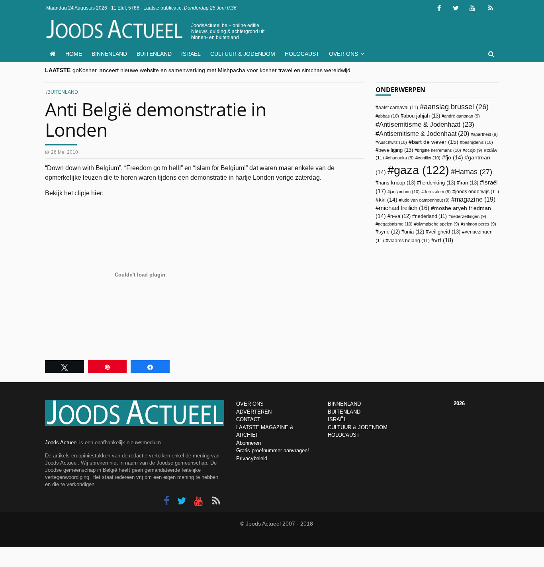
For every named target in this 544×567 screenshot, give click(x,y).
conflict (429, 157)
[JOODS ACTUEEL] (53, 54)
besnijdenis (477, 142)
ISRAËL (337, 419)
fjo (454, 158)
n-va (400, 216)
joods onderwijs (477, 191)
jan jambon (405, 191)
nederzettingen (468, 216)
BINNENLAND (344, 404)
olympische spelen (438, 224)
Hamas (473, 171)
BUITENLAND (344, 412)
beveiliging (395, 150)
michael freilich (404, 208)
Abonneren (248, 443)
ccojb (473, 150)
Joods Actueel (61, 442)
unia (414, 232)
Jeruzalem (437, 191)
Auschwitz (392, 142)
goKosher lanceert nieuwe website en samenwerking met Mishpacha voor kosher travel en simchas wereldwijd (211, 70)
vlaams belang (409, 240)
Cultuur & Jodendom (242, 54)
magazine (475, 199)
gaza (421, 170)
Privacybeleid (251, 458)
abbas (388, 116)
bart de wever (435, 142)
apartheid (485, 134)
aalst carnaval (398, 107)
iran (469, 183)
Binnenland (109, 54)
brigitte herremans (439, 150)
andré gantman (462, 116)
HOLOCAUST (344, 435)
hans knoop (396, 183)
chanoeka (401, 157)
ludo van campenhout (425, 200)
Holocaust (302, 54)
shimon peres (479, 224)
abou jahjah (421, 116)
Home (73, 54)
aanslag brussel (456, 107)
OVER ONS (250, 404)
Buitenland (154, 54)
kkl (388, 200)
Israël (191, 54)
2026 (459, 403)
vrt (443, 240)
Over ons (343, 54)
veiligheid (444, 232)
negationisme (395, 224)
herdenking (437, 183)
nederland (431, 216)
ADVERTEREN (254, 412)
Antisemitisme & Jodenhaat (426, 124)
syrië (389, 232)
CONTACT (248, 419)
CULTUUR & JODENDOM (357, 427)
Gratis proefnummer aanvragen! (272, 450)
